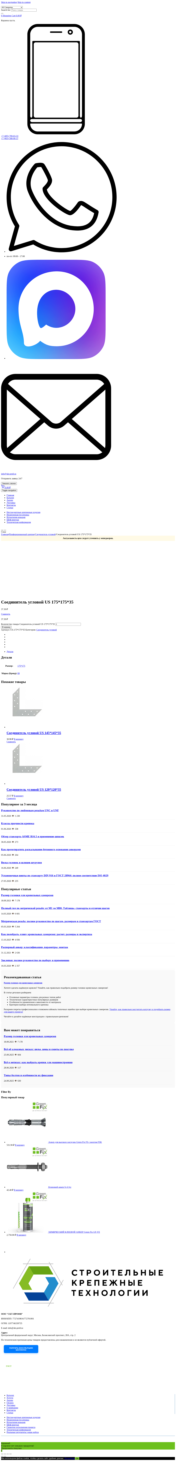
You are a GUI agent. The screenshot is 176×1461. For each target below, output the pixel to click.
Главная (10, 495)
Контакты (11, 505)
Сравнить (5, 614)
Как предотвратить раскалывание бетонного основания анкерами (41, 849)
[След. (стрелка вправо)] (5, 1456)
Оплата (10, 1403)
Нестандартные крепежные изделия (23, 512)
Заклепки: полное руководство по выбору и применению (35, 960)
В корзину (6, 627)
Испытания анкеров (16, 517)
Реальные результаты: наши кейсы (23, 1432)
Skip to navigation (9, 2)
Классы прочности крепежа (17, 823)
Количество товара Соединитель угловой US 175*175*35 (28, 624)
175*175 (21, 666)
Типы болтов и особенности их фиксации (28, 1075)
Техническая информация (19, 522)
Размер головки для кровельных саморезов (27, 895)
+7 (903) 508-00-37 (9, 138)
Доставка (11, 502)
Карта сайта (29, 1441)
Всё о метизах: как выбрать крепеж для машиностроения (38, 1062)
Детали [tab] (10, 651)
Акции (10, 500)
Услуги (10, 1398)
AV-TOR (56, 1441)
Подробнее (69, 1458)
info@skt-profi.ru (8, 474)
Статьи (10, 507)
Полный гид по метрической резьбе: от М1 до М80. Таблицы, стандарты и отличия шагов (55, 908)
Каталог (10, 498)
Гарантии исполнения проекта (21, 1427)
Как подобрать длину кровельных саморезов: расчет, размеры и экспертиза (46, 934)
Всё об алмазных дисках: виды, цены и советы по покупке (39, 1049)
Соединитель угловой (45, 534)
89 (18, 673)
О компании (12, 1408)
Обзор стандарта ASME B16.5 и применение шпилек (32, 836)
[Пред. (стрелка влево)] (2, 1456)
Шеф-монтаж (13, 520)
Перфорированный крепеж (22, 534)
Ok (77, 1458)
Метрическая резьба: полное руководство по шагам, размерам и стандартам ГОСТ (51, 921)
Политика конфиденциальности (12, 1441)
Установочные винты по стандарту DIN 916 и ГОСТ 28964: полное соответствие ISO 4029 (54, 875)
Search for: (6, 10)
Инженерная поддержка (18, 515)
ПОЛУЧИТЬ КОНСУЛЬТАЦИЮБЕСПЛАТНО (21, 1349)
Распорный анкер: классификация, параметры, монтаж (34, 947)
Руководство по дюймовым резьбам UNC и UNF (30, 810)
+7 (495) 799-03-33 (9, 136)
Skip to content (24, 2)
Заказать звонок (9, 483)
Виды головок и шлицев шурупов (21, 862)
